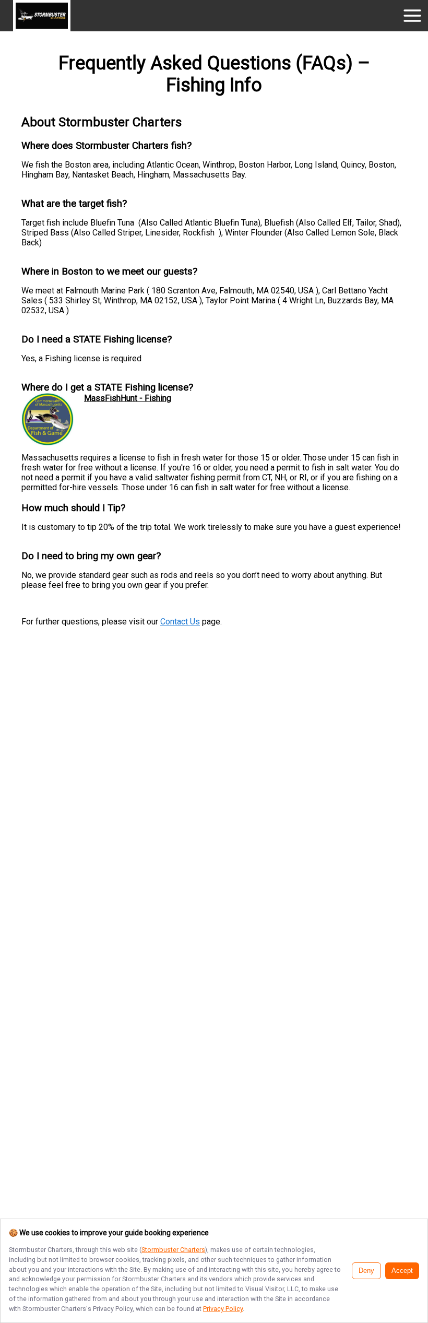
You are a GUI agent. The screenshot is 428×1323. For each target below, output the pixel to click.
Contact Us (180, 622)
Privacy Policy (223, 1309)
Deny (366, 1270)
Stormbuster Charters (173, 1250)
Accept (402, 1270)
